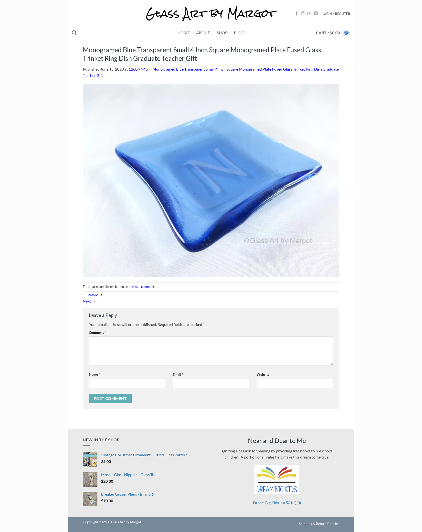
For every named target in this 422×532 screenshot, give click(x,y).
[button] (336, 13)
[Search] (74, 32)
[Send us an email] (309, 13)
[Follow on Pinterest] (316, 13)
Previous (92, 294)
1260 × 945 (138, 69)
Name (94, 374)
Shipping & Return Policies (319, 524)
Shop (222, 32)
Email (178, 374)
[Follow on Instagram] (303, 13)
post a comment (143, 287)
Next (89, 301)
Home (184, 32)
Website (263, 374)
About (203, 32)
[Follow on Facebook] (296, 13)
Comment (97, 332)
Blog (239, 32)
